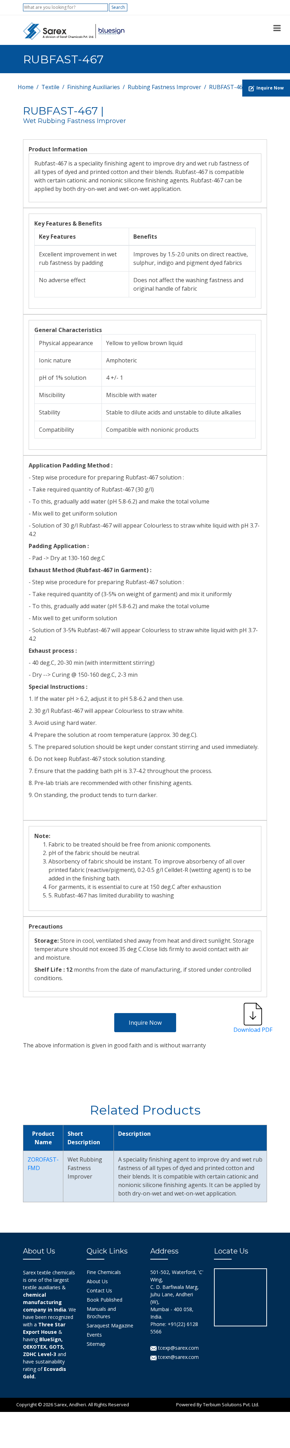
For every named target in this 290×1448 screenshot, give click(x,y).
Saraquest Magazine (110, 1325)
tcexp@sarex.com (178, 1347)
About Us (97, 1281)
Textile (50, 87)
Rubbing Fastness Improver (164, 87)
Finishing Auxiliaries (93, 87)
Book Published (104, 1299)
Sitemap (96, 1344)
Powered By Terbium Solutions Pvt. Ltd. (217, 1404)
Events (94, 1334)
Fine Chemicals (104, 1272)
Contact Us (99, 1290)
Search (118, 7)
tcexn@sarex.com (178, 1357)
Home (26, 87)
